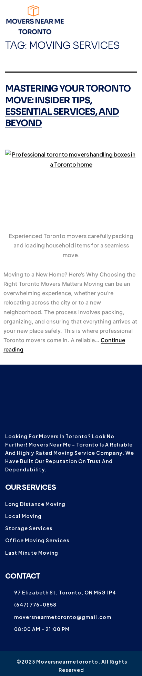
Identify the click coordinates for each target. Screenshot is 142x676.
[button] (131, 20)
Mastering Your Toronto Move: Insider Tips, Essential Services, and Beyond (68, 106)
